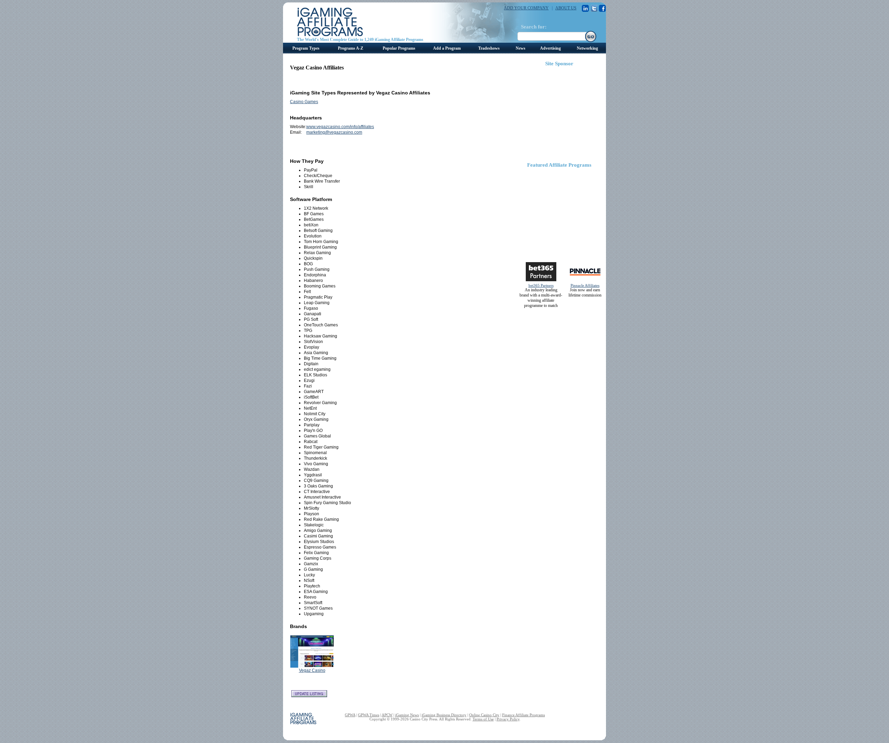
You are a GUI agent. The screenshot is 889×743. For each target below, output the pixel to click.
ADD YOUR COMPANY (526, 8)
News (520, 48)
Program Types (305, 48)
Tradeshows (489, 48)
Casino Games (304, 101)
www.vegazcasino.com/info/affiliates (340, 126)
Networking (587, 48)
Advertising (550, 48)
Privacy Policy (508, 719)
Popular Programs (399, 48)
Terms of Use (483, 719)
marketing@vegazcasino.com (334, 132)
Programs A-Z (350, 48)
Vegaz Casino (312, 670)
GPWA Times (368, 715)
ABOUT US (565, 8)
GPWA (350, 715)
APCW (387, 715)
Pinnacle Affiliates (585, 285)
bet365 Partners (541, 285)
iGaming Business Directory (444, 715)
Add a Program (447, 48)
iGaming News (407, 715)
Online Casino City (484, 715)
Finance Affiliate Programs (523, 715)
